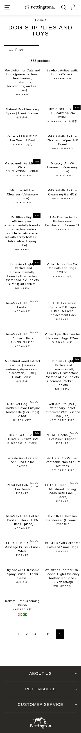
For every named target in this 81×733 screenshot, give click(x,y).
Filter (19, 50)
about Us (40, 673)
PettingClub (40, 689)
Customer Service (40, 704)
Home (39, 20)
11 (48, 634)
